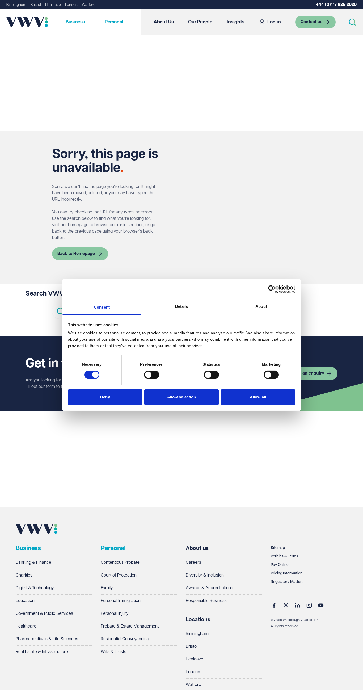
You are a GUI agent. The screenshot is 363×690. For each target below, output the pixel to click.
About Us (164, 22)
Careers (193, 562)
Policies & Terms (284, 556)
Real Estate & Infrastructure (42, 652)
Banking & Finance (33, 562)
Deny (105, 397)
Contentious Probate (120, 562)
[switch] (151, 375)
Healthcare (26, 626)
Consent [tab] (102, 307)
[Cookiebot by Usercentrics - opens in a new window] (272, 289)
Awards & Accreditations (209, 588)
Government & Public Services (44, 613)
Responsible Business (206, 601)
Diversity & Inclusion (205, 575)
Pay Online (280, 565)
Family (107, 588)
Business (75, 22)
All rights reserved (284, 626)
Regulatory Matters (287, 582)
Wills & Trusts (113, 652)
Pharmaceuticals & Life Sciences (47, 639)
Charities (24, 575)
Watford (88, 5)
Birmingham (16, 5)
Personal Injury (115, 613)
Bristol (36, 5)
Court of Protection (119, 575)
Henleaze (53, 5)
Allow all (258, 397)
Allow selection (181, 397)
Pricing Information (286, 573)
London (71, 5)
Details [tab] (181, 306)
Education (25, 601)
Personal (114, 22)
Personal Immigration (121, 601)
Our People (200, 22)
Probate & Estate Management (130, 626)
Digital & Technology (35, 588)
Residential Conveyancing (125, 639)
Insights (235, 22)
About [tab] (261, 306)
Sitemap (278, 548)
